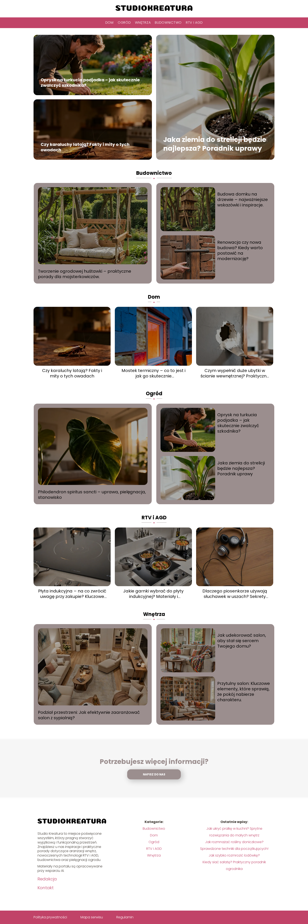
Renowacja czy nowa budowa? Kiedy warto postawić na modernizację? (240, 250)
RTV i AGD (194, 22)
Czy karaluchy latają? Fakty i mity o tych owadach (85, 147)
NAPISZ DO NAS (154, 774)
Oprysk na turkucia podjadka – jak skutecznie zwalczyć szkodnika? (90, 82)
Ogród (124, 22)
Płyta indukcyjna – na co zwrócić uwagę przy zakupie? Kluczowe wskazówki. (72, 593)
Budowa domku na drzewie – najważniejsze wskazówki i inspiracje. (242, 199)
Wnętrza (143, 22)
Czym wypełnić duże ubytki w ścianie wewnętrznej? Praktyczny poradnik (235, 373)
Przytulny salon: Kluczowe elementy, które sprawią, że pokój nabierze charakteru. (243, 691)
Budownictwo (168, 22)
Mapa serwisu (91, 917)
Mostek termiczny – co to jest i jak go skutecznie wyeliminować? (153, 373)
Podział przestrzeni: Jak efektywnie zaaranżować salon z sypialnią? (89, 715)
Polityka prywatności (50, 917)
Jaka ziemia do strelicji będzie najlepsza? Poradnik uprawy (214, 144)
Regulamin (124, 917)
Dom (109, 22)
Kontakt (46, 887)
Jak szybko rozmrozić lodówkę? (234, 855)
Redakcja (47, 879)
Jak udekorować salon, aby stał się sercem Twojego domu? (241, 640)
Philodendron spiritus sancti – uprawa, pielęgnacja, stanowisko (92, 494)
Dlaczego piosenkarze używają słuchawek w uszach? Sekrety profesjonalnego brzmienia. (234, 593)
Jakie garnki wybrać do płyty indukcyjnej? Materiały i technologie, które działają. (153, 593)
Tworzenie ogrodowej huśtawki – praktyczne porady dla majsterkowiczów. (84, 273)
